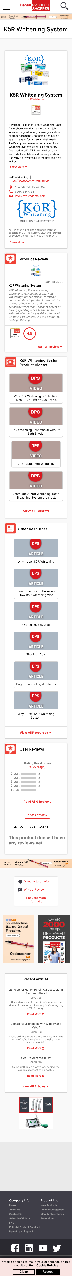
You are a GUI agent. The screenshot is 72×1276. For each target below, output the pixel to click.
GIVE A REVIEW (37, 815)
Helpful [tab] (17, 826)
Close (24, 1271)
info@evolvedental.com (30, 196)
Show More (17, 166)
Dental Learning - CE (21, 1231)
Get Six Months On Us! (36, 1058)
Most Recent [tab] (38, 826)
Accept (48, 1271)
